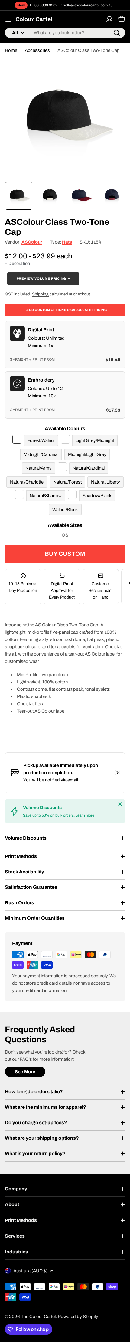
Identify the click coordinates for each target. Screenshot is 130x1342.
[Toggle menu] (8, 19)
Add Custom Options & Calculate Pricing (65, 310)
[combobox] (65, 33)
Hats (67, 242)
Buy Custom (65, 554)
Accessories (37, 50)
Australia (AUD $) (30, 1270)
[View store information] (117, 772)
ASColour (31, 242)
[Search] (116, 32)
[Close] (120, 804)
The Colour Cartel (38, 1316)
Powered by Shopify (78, 1316)
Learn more (85, 815)
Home (11, 50)
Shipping (40, 294)
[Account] (109, 19)
